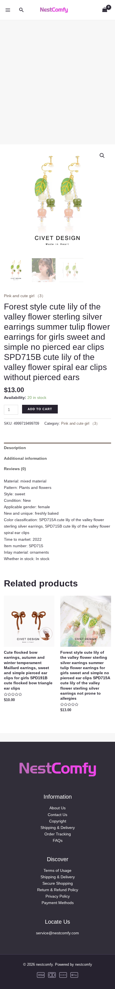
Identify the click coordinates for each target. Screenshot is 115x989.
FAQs (58, 840)
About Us (57, 808)
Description (15, 447)
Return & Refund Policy (57, 890)
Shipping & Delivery (57, 827)
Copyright (57, 821)
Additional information (25, 458)
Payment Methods (58, 902)
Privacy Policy (57, 896)
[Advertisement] (57, 78)
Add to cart (40, 409)
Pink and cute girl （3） (24, 296)
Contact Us (57, 814)
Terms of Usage (57, 870)
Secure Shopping (57, 883)
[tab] (57, 448)
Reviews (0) (15, 468)
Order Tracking (57, 834)
